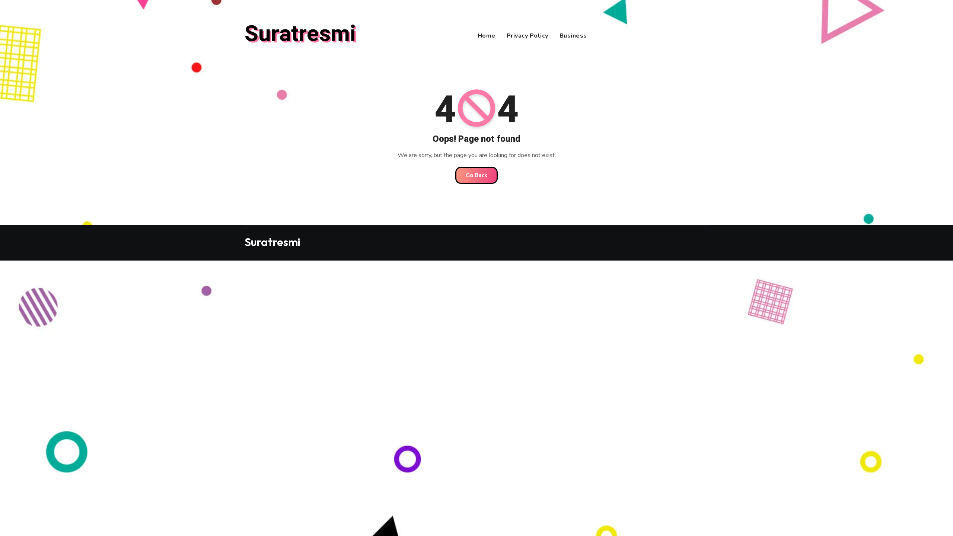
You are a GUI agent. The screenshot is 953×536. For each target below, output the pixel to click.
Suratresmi (300, 33)
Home (486, 36)
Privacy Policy (527, 36)
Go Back (476, 175)
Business (573, 36)
